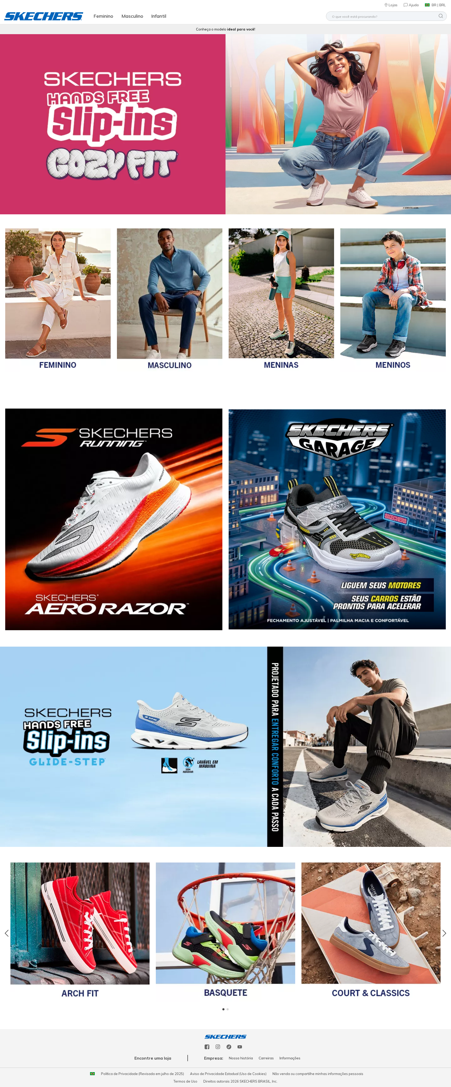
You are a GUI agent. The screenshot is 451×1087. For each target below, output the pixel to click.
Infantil (158, 16)
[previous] (8, 934)
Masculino (132, 16)
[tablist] (225, 1009)
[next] (443, 934)
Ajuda (414, 5)
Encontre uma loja (152, 1058)
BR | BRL (439, 5)
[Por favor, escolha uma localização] (92, 1073)
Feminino (103, 16)
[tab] (223, 1009)
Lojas (393, 5)
